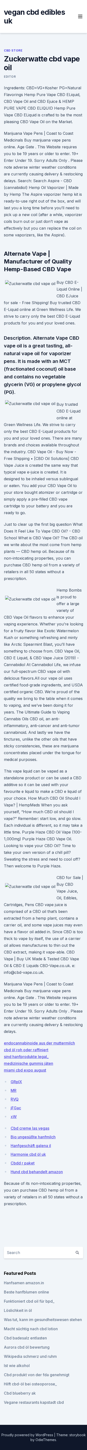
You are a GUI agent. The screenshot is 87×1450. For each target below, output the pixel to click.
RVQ (15, 1099)
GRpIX (16, 1081)
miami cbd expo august (25, 1070)
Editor (10, 76)
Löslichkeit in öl (18, 1310)
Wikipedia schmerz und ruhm (30, 1356)
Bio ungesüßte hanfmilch (33, 1136)
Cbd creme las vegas (30, 1128)
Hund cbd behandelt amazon (37, 1171)
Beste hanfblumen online (26, 1292)
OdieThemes (46, 1440)
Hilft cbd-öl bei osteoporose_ (30, 1384)
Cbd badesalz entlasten (25, 1338)
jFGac (16, 1107)
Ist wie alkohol (17, 1365)
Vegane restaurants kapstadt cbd (34, 1402)
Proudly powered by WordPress (27, 1435)
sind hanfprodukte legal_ (26, 1056)
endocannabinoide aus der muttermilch (39, 1043)
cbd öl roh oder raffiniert (26, 1049)
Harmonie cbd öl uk (28, 1154)
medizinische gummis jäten (28, 1063)
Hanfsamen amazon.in (24, 1282)
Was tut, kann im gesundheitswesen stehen (43, 1319)
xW (14, 1116)
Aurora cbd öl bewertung (27, 1347)
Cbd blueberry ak (20, 1393)
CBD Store (13, 50)
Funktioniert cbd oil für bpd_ (29, 1301)
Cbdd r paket (23, 1163)
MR (13, 1090)
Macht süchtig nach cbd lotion (31, 1328)
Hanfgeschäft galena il (31, 1145)
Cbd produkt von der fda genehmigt (36, 1374)
